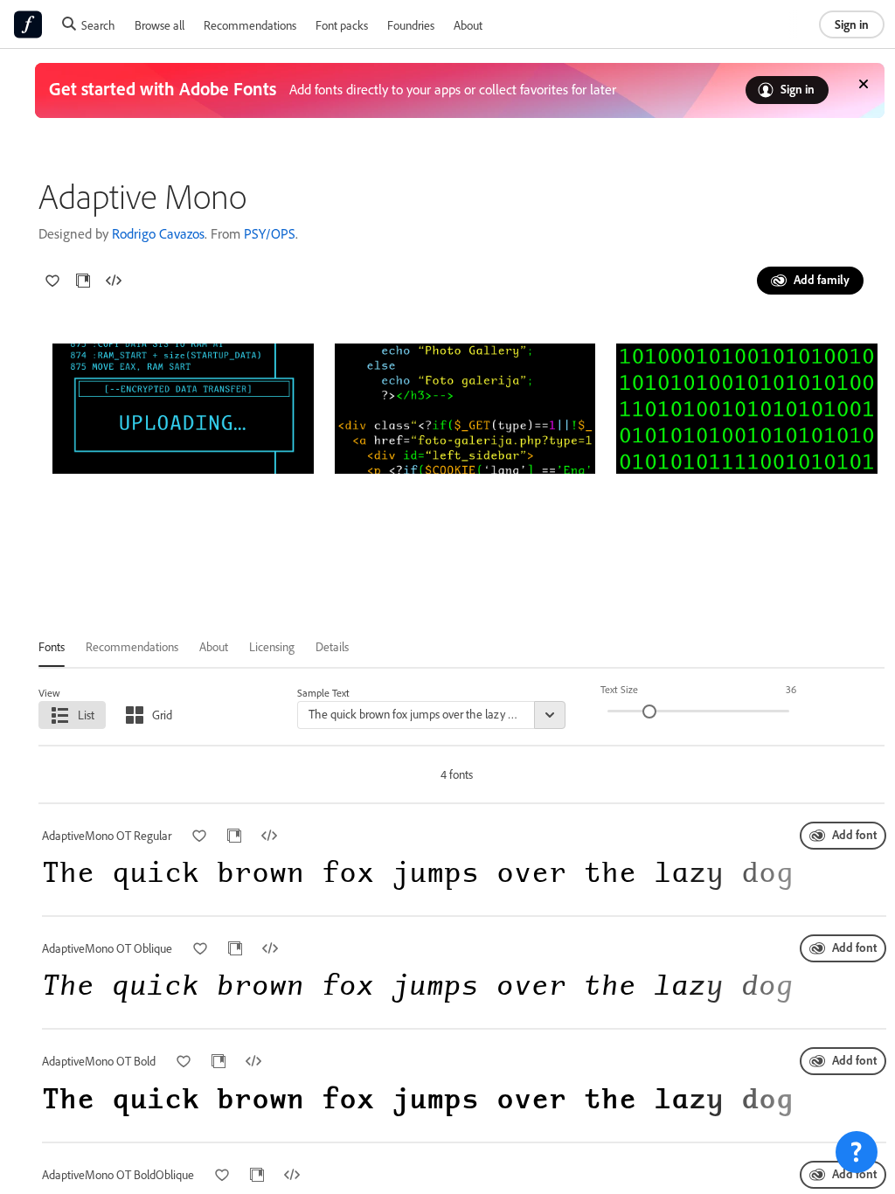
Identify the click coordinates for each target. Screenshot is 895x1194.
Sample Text (323, 692)
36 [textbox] (791, 689)
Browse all (159, 24)
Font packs (342, 24)
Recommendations (250, 24)
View (49, 692)
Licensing (272, 646)
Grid (162, 714)
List (86, 714)
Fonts (51, 646)
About (468, 24)
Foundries (410, 24)
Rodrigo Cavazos (158, 233)
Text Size (619, 689)
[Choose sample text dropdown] (549, 715)
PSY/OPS (269, 233)
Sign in (852, 24)
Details (332, 646)
